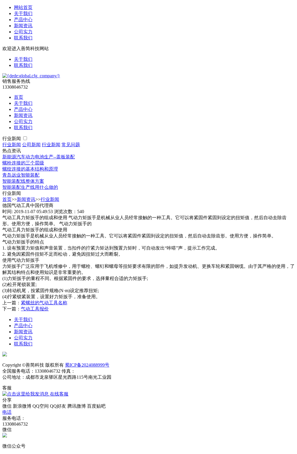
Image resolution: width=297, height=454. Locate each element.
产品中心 (23, 19)
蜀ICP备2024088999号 (87, 365)
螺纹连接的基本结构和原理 (30, 168)
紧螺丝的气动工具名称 (44, 302)
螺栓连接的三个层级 (23, 162)
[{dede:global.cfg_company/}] (31, 75)
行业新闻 (12, 138)
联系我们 (23, 37)
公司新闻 (31, 144)
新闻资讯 (23, 25)
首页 (18, 97)
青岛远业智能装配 (20, 175)
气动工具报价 (35, 308)
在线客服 (58, 393)
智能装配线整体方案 (23, 181)
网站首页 (23, 7)
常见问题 (70, 144)
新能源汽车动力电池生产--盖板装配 (38, 156)
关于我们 (23, 13)
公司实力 (23, 31)
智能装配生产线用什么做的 (30, 187)
